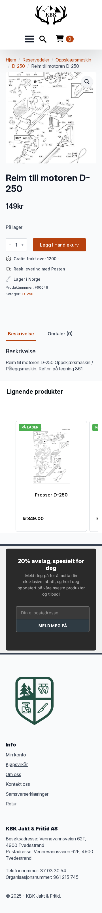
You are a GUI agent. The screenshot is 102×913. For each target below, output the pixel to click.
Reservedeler (35, 60)
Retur (11, 804)
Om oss (13, 774)
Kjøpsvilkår (17, 764)
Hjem (11, 60)
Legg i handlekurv (59, 245)
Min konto (16, 755)
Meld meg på (53, 625)
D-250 (18, 66)
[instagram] (87, 692)
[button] (87, 82)
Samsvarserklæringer (27, 794)
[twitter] (76, 692)
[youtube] (76, 702)
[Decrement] (10, 244)
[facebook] (66, 692)
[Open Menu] (29, 39)
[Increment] (22, 244)
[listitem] (51, 476)
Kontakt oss (18, 784)
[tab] (21, 334)
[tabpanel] (51, 360)
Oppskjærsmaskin (73, 60)
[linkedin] (66, 702)
